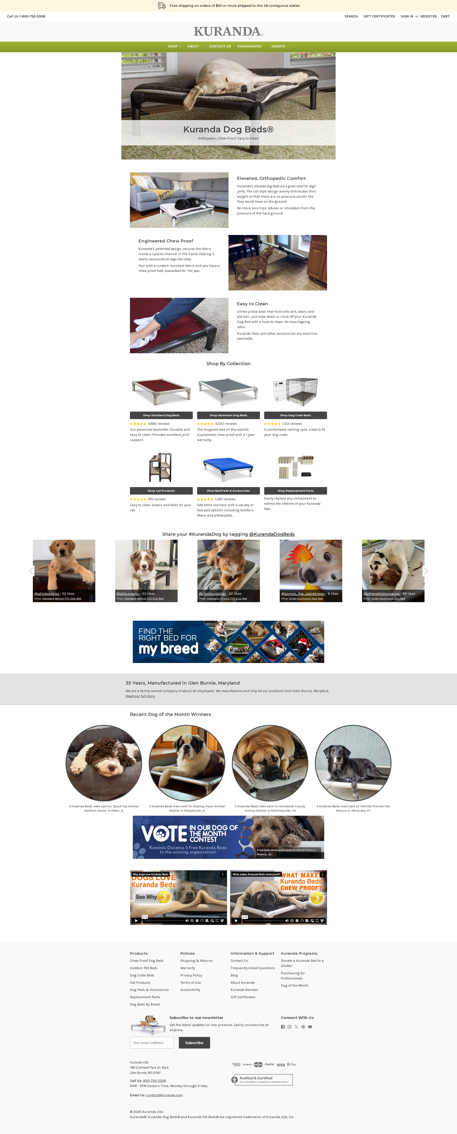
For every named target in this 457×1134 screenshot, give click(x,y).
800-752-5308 (154, 1081)
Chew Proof (227, 138)
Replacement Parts (145, 997)
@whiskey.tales (47, 594)
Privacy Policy (191, 975)
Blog (234, 975)
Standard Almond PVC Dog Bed (227, 598)
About (193, 46)
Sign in (407, 16)
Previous (30, 571)
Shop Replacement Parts (296, 490)
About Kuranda (243, 983)
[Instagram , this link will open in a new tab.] (290, 1027)
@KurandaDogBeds (272, 534)
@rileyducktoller (213, 594)
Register (429, 16)
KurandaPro (249, 46)
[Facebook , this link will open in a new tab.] (283, 1027)
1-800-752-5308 (26, 16)
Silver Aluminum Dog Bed (306, 598)
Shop (172, 46)
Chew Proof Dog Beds (147, 961)
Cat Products (140, 983)
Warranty (187, 968)
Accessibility (190, 990)
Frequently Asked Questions (253, 968)
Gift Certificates (379, 16)
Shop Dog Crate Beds (295, 415)
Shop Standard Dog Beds (161, 415)
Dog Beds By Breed (145, 1004)
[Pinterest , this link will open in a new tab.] (303, 1027)
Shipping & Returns (196, 961)
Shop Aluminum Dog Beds (228, 415)
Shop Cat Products (161, 490)
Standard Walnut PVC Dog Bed (61, 598)
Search (351, 16)
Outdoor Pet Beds (143, 968)
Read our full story (140, 696)
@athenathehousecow (381, 594)
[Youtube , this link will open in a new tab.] (310, 1027)
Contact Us (220, 46)
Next (426, 571)
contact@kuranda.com (164, 1095)
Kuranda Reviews (244, 990)
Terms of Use (190, 983)
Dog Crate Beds (142, 975)
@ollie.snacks (128, 594)
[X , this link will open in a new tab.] (296, 1027)
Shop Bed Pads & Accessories (228, 490)
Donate (278, 46)
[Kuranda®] (228, 31)
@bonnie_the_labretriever (303, 594)
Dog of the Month (295, 985)
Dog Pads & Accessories (149, 990)
